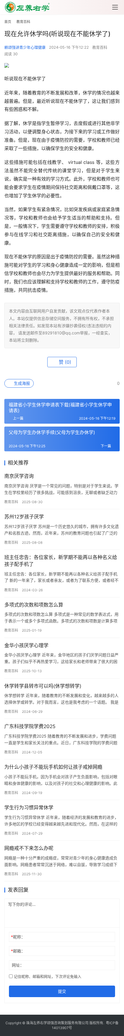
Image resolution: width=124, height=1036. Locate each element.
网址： (18, 965)
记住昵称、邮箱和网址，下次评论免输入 (47, 976)
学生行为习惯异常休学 (28, 807)
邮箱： (18, 950)
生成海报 (21, 383)
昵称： (18, 936)
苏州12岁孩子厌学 (24, 517)
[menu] (115, 7)
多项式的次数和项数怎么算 (33, 605)
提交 (62, 991)
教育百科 (99, 47)
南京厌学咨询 (19, 476)
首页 (7, 22)
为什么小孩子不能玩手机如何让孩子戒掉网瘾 (53, 767)
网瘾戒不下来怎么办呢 (28, 848)
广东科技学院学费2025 (29, 726)
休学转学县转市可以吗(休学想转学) (42, 686)
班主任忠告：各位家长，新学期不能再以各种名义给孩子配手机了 (60, 560)
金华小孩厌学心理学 (26, 645)
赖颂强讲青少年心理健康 (25, 47)
